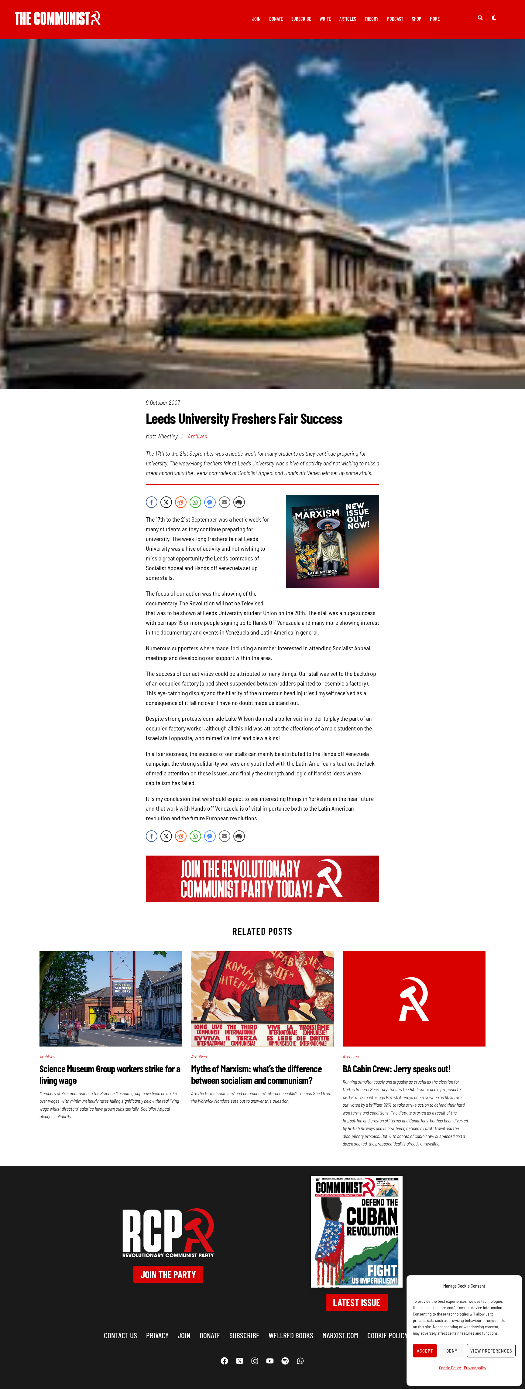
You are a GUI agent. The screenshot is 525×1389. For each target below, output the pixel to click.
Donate (276, 18)
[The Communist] (57, 20)
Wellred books (291, 1335)
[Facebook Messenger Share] (210, 502)
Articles (347, 18)
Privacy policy (475, 1367)
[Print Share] (239, 502)
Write (325, 18)
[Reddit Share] (181, 502)
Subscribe (301, 18)
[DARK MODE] (494, 17)
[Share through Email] (224, 502)
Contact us (120, 1335)
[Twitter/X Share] (166, 502)
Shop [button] (416, 18)
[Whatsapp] (300, 1360)
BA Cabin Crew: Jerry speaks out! (396, 1068)
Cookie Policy (450, 1367)
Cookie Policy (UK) (394, 1335)
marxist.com (340, 1335)
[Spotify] (285, 1360)
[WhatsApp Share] (195, 502)
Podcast (395, 18)
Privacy (157, 1335)
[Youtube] (270, 1360)
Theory (372, 18)
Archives (197, 436)
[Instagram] (254, 1360)
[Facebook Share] (151, 502)
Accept (425, 1350)
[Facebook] (224, 1360)
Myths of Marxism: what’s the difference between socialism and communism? (256, 1074)
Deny (452, 1350)
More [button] (435, 18)
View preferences (491, 1350)
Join (256, 18)
